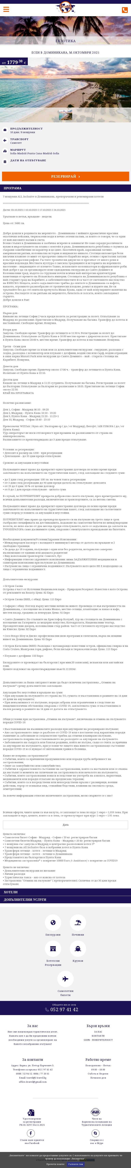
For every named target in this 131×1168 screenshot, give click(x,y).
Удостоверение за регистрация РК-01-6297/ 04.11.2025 (32, 1121)
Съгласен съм (75, 1164)
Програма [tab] (12, 188)
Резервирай (64, 176)
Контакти (98, 1035)
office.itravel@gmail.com (33, 1081)
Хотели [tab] (11, 892)
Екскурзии (53, 934)
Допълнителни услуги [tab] (25, 900)
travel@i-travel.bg (36, 1077)
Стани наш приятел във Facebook (32, 1142)
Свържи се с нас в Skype (97, 1142)
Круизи (78, 960)
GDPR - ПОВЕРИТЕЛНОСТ (98, 1039)
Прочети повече (55, 1164)
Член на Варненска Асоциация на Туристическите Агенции (97, 1121)
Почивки (78, 934)
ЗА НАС (98, 1031)
